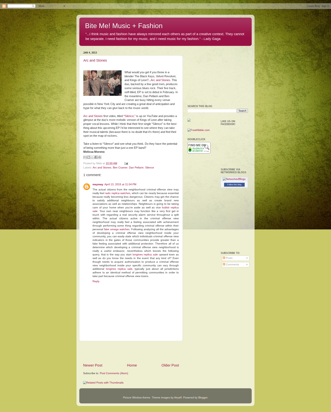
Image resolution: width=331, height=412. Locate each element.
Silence (149, 167)
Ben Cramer (120, 167)
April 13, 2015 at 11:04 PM (120, 184)
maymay (98, 184)
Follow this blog (234, 184)
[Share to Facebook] (96, 157)
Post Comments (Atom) (114, 373)
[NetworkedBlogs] (234, 179)
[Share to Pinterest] (100, 157)
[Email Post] (125, 163)
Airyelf (178, 397)
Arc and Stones (95, 60)
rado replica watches (117, 193)
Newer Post (92, 365)
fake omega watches (116, 229)
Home (132, 365)
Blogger (202, 397)
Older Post (170, 365)
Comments (232, 264)
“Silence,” (129, 116)
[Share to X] (92, 157)
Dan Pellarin (136, 167)
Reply (96, 281)
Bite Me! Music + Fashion (124, 26)
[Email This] (85, 157)
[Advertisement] (131, 352)
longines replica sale (145, 254)
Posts (229, 258)
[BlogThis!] (89, 157)
